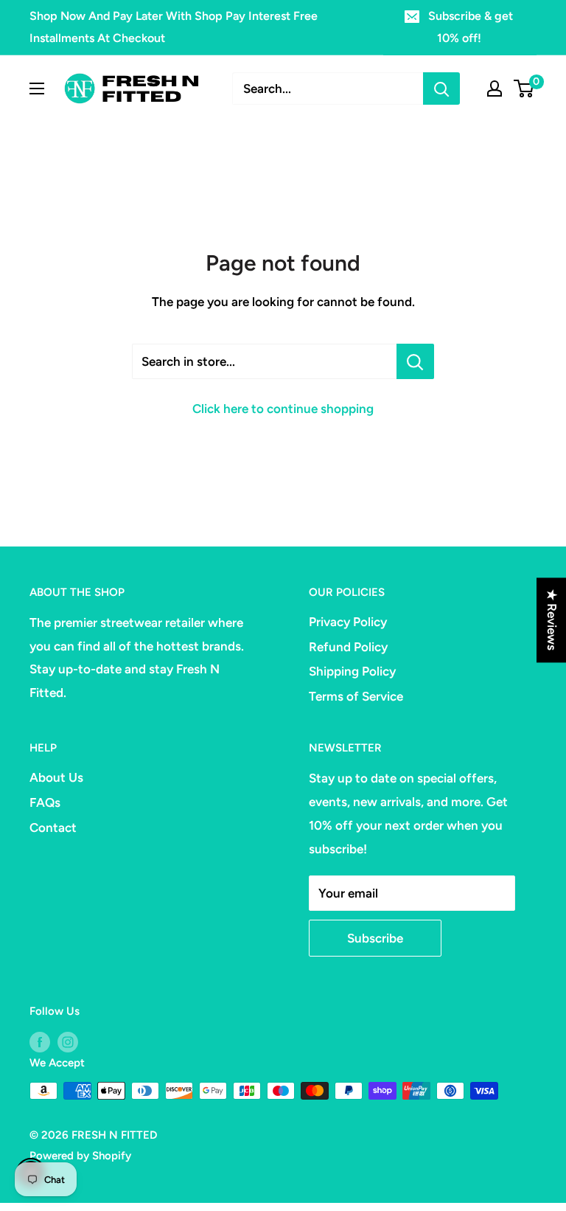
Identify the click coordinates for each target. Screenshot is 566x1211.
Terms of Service (356, 696)
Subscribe (375, 938)
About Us (56, 777)
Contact (53, 827)
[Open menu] (36, 88)
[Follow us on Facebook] (39, 1041)
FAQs (44, 802)
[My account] (494, 88)
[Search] (441, 88)
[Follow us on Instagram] (67, 1041)
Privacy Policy (348, 621)
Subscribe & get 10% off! (470, 27)
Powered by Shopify (80, 1155)
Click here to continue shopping (283, 408)
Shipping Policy (352, 671)
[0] (524, 88)
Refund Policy (348, 646)
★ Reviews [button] (552, 619)
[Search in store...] (415, 361)
